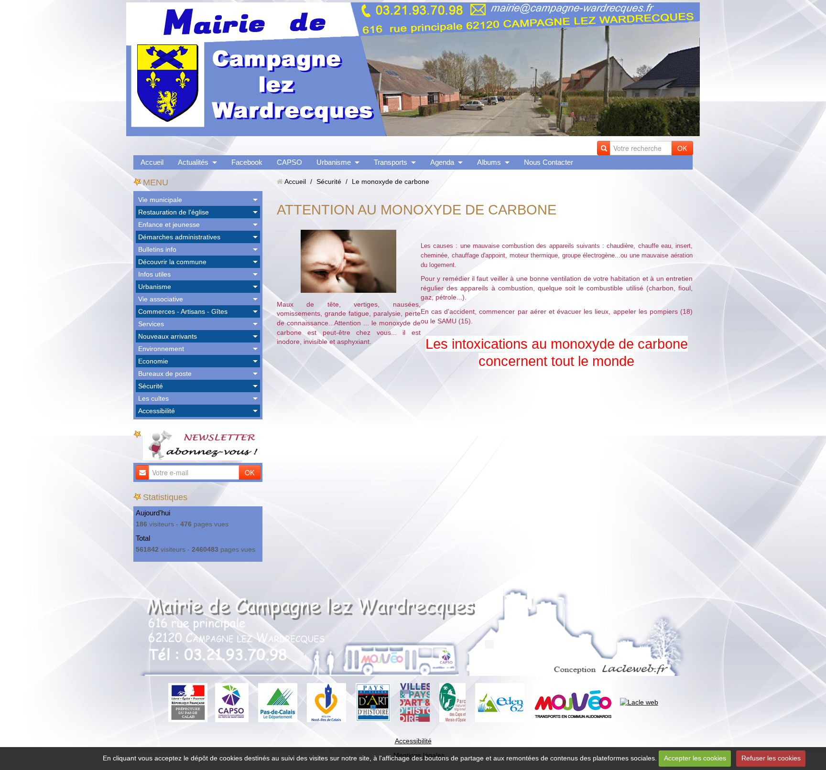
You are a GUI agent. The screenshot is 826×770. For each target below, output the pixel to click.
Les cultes (153, 398)
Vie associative (160, 299)
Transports (390, 162)
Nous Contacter (548, 162)
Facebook (246, 162)
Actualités (193, 162)
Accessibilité (156, 411)
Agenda (442, 162)
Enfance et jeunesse (169, 224)
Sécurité (150, 386)
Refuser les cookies (771, 758)
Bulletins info (157, 249)
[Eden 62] (499, 702)
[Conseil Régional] (326, 702)
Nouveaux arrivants (167, 336)
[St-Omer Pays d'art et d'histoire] (373, 702)
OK (682, 148)
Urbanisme (333, 162)
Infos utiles (154, 274)
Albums (489, 162)
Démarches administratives (179, 237)
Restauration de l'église (173, 212)
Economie (153, 361)
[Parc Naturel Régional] (452, 702)
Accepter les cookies (695, 758)
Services (151, 324)
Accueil (152, 162)
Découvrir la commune (172, 262)
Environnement (161, 349)
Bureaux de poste (165, 373)
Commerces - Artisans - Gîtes (183, 311)
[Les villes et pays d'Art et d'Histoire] (415, 702)
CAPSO (289, 162)
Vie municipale (160, 199)
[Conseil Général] (277, 702)
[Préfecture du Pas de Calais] (187, 702)
